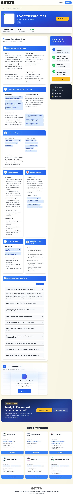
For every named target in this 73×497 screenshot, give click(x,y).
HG (19, 22)
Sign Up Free (23, 391)
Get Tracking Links (57, 90)
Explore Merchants (60, 410)
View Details (11, 452)
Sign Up (68, 2)
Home (2, 8)
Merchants (60, 2)
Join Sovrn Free (43, 410)
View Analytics (56, 93)
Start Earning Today (61, 79)
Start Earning (61, 18)
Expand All (40, 284)
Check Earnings (57, 96)
